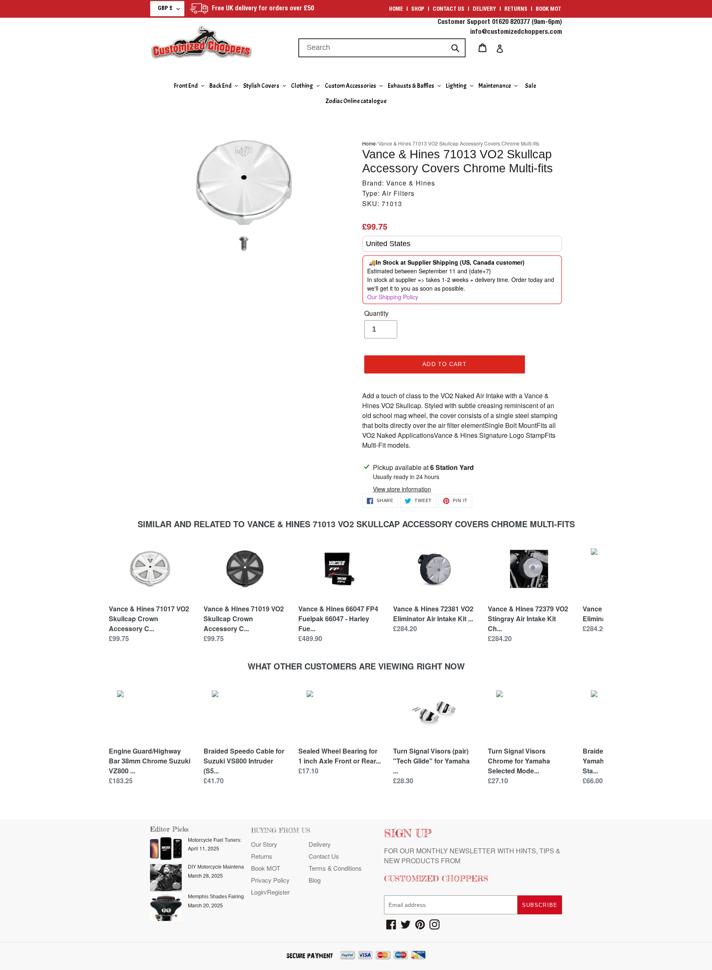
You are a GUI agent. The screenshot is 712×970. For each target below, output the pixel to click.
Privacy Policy (270, 880)
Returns (515, 9)
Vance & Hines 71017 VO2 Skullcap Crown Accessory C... (149, 618)
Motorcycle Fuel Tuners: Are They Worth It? (235, 840)
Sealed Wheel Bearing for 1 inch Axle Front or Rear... (339, 756)
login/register (270, 892)
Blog (315, 880)
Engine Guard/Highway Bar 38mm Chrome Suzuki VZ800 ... (149, 760)
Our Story (264, 844)
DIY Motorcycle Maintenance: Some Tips (233, 867)
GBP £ (165, 9)
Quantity (376, 313)
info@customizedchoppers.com (516, 32)
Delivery (484, 9)
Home (396, 9)
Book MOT (548, 9)
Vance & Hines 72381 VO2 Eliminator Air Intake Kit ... (433, 613)
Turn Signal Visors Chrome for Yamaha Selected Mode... (519, 760)
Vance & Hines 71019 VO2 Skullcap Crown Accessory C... (244, 618)
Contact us (448, 9)
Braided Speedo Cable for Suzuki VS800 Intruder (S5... (244, 760)
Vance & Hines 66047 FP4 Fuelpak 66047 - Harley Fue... (338, 618)
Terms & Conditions (335, 868)
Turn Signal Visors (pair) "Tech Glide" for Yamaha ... (431, 760)
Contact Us (324, 856)
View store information (402, 489)
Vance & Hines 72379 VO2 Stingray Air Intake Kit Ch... (528, 618)
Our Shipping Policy (392, 297)
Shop (417, 9)
